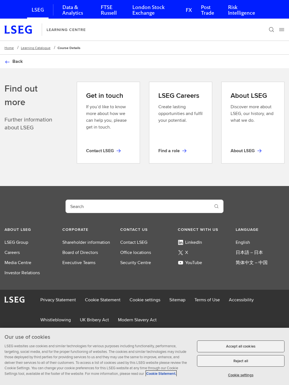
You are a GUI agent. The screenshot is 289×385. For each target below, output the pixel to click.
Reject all (240, 361)
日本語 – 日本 (249, 252)
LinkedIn (193, 242)
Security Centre (135, 262)
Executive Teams (78, 262)
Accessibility (241, 300)
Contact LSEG (133, 242)
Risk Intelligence (241, 10)
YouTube (193, 262)
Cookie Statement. (161, 373)
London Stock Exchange (148, 10)
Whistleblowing (55, 320)
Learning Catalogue (36, 47)
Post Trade (207, 10)
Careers (12, 252)
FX (189, 10)
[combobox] (138, 206)
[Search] (271, 30)
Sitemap (177, 300)
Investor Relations (22, 272)
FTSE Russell (109, 10)
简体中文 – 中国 (252, 262)
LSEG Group (16, 242)
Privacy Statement (58, 300)
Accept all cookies (240, 346)
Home (9, 47)
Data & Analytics (72, 10)
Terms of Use (207, 300)
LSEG (38, 9)
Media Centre (18, 262)
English (243, 242)
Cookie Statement (103, 300)
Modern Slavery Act (137, 320)
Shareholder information (86, 242)
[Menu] (282, 30)
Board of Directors (80, 252)
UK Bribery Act (94, 320)
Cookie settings (145, 300)
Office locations (135, 252)
